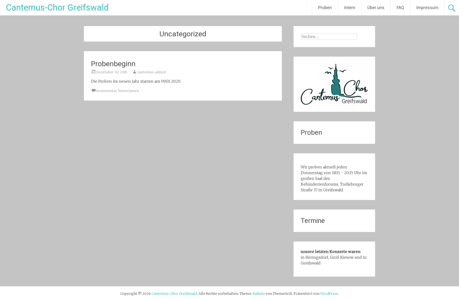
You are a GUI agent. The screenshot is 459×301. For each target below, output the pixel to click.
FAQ (400, 7)
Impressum (427, 7)
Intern (349, 7)
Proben (325, 7)
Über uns (375, 7)
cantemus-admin (151, 72)
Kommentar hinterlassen (117, 91)
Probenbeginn (113, 63)
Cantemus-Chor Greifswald (57, 8)
